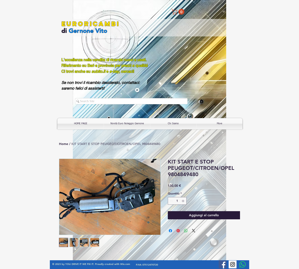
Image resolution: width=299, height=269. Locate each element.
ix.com (126, 264)
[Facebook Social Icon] (223, 264)
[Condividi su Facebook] (170, 230)
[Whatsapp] (243, 264)
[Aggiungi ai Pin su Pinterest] (178, 230)
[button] (178, 12)
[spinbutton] (177, 200)
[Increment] (183, 200)
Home (63, 144)
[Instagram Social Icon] (233, 264)
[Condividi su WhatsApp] (185, 230)
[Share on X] (193, 230)
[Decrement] (171, 200)
